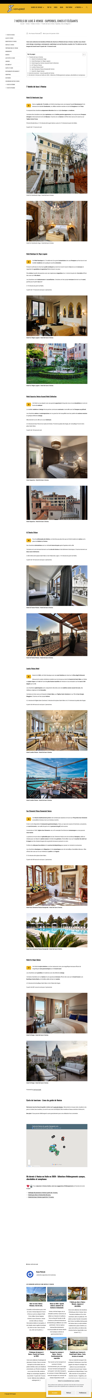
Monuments (8, 51)
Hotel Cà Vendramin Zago (39, 59)
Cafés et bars (9, 68)
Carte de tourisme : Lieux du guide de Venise (41, 73)
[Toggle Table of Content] (83, 54)
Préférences (82, 1393)
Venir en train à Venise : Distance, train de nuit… (36, 1305)
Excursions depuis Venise (12, 81)
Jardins (7, 61)
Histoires (8, 78)
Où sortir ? (8, 64)
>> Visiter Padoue (10, 88)
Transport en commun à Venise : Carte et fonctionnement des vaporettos (57, 1355)
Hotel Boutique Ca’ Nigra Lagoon (41, 61)
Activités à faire (10, 58)
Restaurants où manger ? (12, 71)
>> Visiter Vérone (10, 84)
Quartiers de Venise (11, 41)
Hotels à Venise (9, 45)
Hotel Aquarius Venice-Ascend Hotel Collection (45, 63)
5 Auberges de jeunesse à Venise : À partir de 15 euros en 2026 (36, 1354)
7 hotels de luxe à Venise (36, 57)
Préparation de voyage (11, 48)
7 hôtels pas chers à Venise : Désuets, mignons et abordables (78, 1304)
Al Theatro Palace (37, 65)
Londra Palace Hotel (37, 67)
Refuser (68, 1393)
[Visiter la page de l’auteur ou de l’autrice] (30, 1274)
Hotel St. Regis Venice (38, 71)
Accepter (54, 1393)
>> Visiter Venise (10, 35)
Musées (7, 55)
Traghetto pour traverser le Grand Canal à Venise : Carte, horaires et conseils (77, 1354)
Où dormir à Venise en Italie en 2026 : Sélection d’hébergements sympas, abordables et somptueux (57, 75)
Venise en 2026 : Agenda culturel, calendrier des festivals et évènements (57, 1306)
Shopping (8, 74)
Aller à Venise (9, 38)
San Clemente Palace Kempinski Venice (43, 69)
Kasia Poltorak (35, 33)
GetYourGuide (37, 1089)
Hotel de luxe (34, 1264)
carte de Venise (58, 1107)
